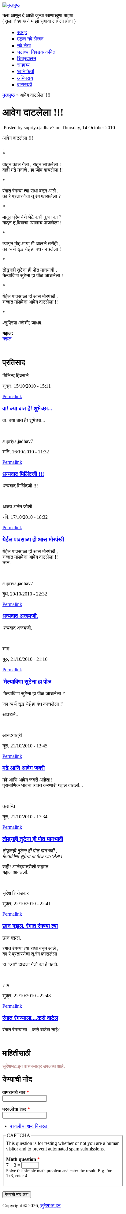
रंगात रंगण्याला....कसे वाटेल (30, 1018)
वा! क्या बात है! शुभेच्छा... (27, 408)
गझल (7, 338)
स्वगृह (22, 32)
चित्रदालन (26, 58)
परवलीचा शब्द (16, 1109)
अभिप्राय (25, 78)
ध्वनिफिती (25, 71)
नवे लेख (24, 45)
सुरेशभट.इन (50, 1205)
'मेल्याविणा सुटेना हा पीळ (26, 681)
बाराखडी (24, 84)
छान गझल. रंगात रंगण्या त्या (30, 926)
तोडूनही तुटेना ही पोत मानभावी (32, 839)
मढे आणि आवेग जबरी (23, 768)
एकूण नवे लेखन (30, 38)
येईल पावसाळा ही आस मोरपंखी (33, 539)
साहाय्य (23, 65)
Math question (23, 1159)
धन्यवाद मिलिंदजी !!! (23, 474)
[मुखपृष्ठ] (11, 5)
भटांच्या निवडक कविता (37, 52)
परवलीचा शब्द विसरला (29, 1126)
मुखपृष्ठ (8, 95)
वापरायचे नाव (15, 1092)
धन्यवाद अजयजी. (20, 616)
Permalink (12, 396)
